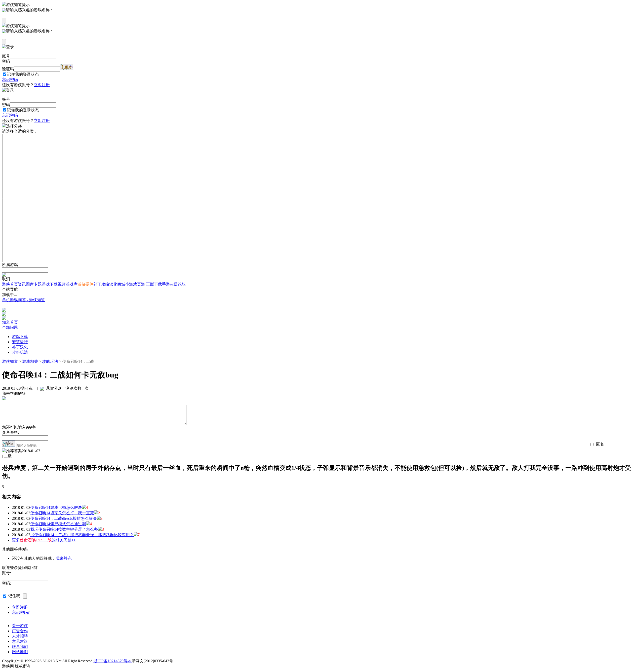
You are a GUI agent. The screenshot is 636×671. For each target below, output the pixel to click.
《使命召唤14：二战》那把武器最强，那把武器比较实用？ (82, 535)
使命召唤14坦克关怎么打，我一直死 (62, 513)
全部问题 (10, 327)
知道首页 (10, 322)
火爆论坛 (178, 284)
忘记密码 (10, 79)
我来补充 (64, 558)
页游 (141, 284)
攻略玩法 (20, 352)
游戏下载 (50, 284)
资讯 (22, 284)
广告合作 (20, 631)
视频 (62, 284)
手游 (166, 284)
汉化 (113, 284)
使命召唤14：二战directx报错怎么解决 (63, 518)
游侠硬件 (85, 284)
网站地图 (20, 652)
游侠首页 (10, 284)
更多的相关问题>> (44, 540)
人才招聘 (20, 636)
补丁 (97, 284)
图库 (30, 284)
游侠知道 (10, 361)
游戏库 (72, 284)
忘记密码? (21, 612)
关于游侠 (20, 626)
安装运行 (20, 342)
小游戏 (131, 284)
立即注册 (42, 85)
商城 (121, 284)
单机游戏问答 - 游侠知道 (23, 300)
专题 (38, 284)
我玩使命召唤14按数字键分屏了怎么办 (64, 529)
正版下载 (154, 284)
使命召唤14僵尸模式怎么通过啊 (58, 524)
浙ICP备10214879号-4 (112, 661)
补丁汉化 (20, 347)
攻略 (105, 284)
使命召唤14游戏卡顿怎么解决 (56, 507)
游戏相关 (30, 361)
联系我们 (20, 646)
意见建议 (20, 641)
